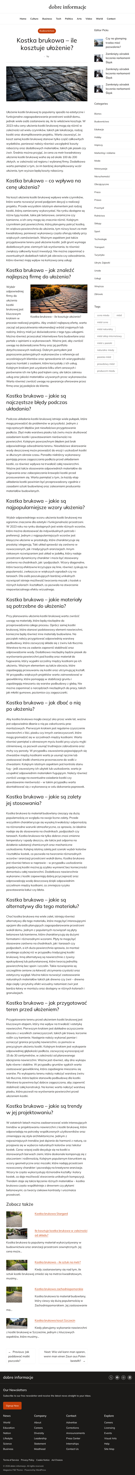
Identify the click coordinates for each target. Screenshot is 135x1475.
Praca (97, 192)
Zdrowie (98, 294)
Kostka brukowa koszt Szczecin (55, 1320)
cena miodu (103, 315)
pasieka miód (104, 357)
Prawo (97, 199)
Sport (97, 231)
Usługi (97, 278)
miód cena (102, 322)
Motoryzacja (100, 168)
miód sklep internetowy (109, 336)
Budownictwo (47, 30)
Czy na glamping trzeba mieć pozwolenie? (116, 42)
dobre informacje (67, 6)
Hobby (97, 137)
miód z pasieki (104, 343)
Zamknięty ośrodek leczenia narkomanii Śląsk (118, 58)
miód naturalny (105, 329)
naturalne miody (105, 350)
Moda (97, 160)
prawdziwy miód (105, 363)
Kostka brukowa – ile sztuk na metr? (58, 1262)
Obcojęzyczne (101, 184)
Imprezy (98, 144)
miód (119, 315)
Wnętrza (99, 286)
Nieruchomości (102, 176)
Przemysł (99, 207)
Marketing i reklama (104, 152)
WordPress (41, 1470)
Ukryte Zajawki (102, 262)
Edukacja (99, 129)
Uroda (97, 270)
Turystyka (99, 254)
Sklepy (97, 223)
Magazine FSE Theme (13, 1470)
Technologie (100, 239)
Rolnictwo (99, 215)
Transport (99, 247)
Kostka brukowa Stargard (51, 1213)
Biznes (97, 113)
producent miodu (106, 370)
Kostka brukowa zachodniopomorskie (59, 1289)
